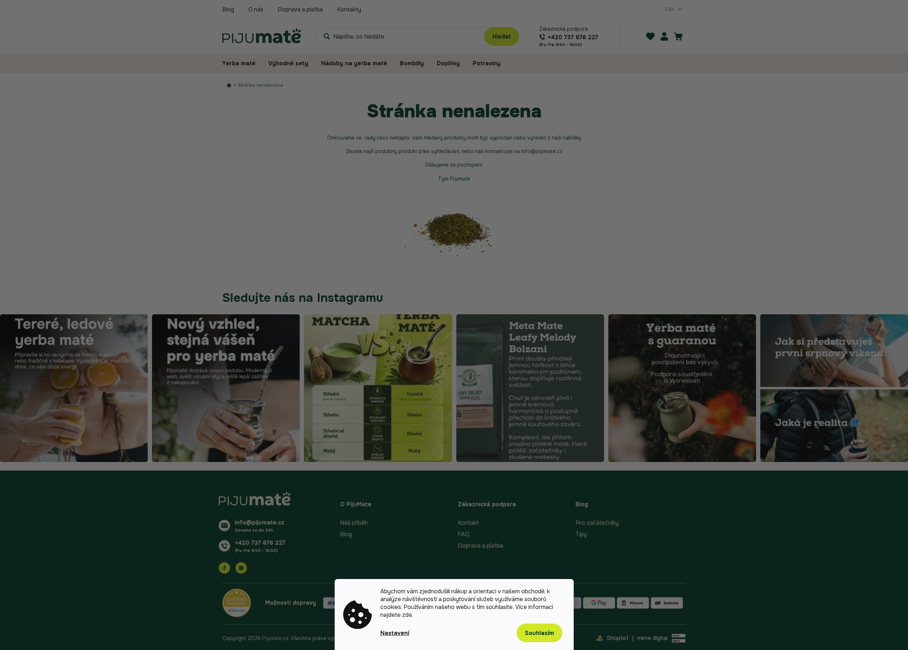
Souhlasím (539, 633)
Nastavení (394, 633)
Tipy (581, 534)
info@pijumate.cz (259, 522)
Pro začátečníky (597, 523)
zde (407, 615)
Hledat (501, 36)
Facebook (224, 568)
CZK (670, 9)
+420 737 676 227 (260, 543)
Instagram (241, 568)
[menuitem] (242, 63)
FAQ (463, 534)
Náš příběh (354, 523)
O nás (255, 9)
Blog (228, 9)
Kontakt (468, 523)
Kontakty (349, 9)
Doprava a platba (300, 9)
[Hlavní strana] (229, 85)
